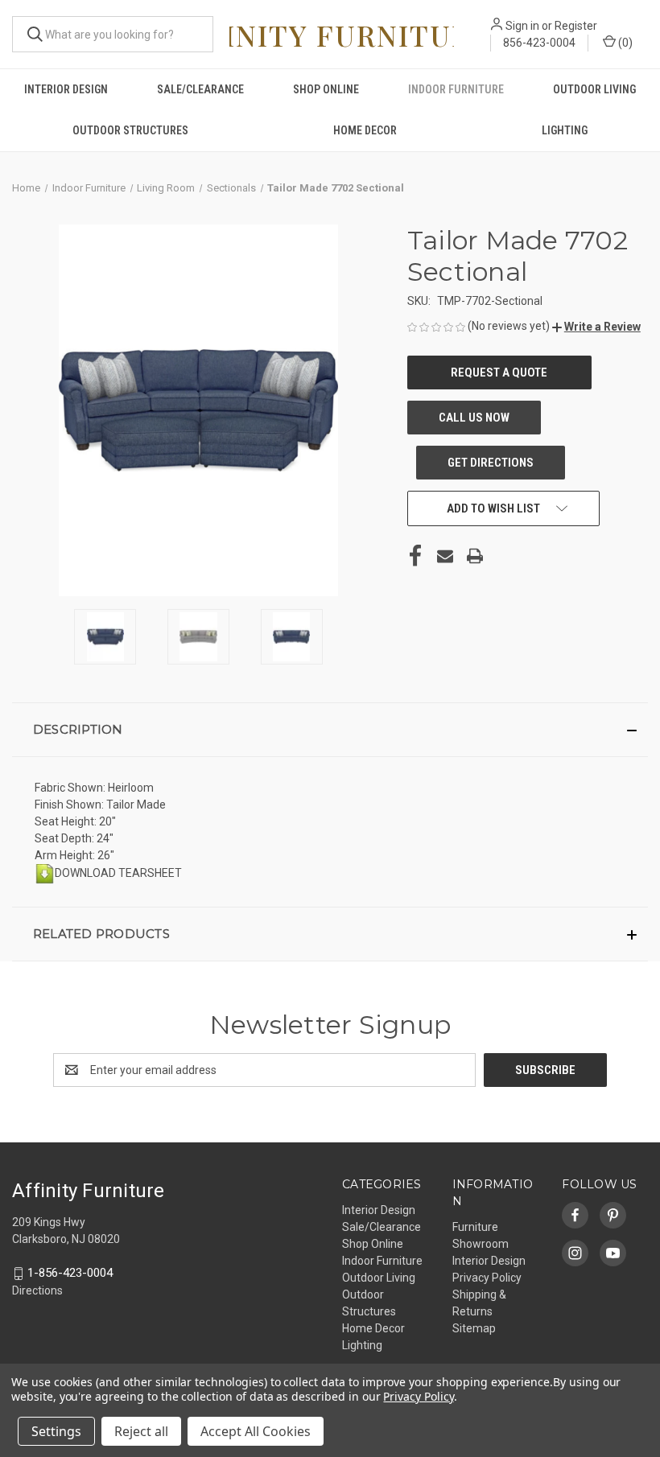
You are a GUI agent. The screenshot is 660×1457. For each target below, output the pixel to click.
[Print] (475, 556)
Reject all (141, 1431)
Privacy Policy (487, 1277)
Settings (56, 1431)
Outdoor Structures (130, 130)
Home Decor (365, 130)
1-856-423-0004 (70, 1273)
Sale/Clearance (200, 89)
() (624, 42)
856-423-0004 (539, 42)
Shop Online (326, 89)
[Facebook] (415, 556)
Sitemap (474, 1328)
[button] (596, 326)
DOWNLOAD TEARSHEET (118, 872)
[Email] (445, 556)
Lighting (565, 130)
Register (576, 25)
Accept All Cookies (255, 1431)
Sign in (522, 25)
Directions (37, 1290)
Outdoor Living (594, 89)
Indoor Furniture (456, 89)
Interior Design (66, 89)
